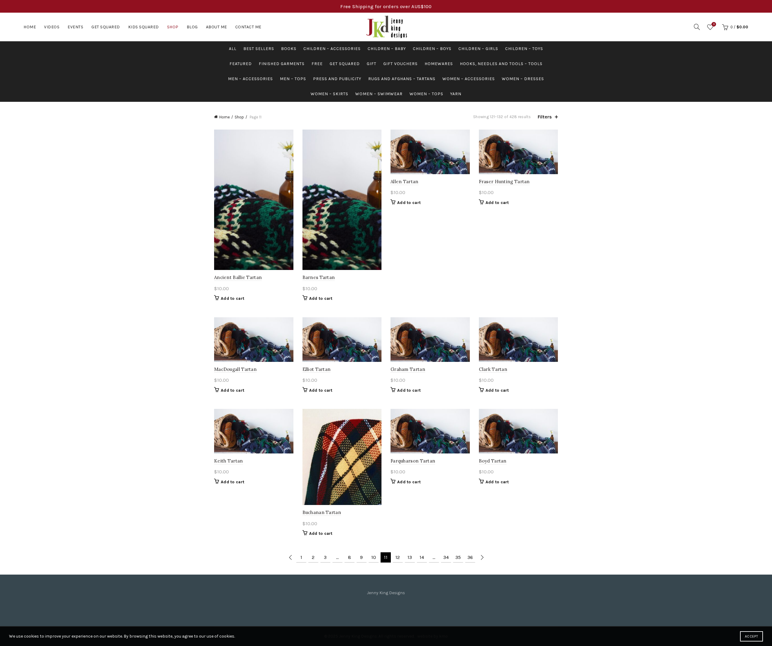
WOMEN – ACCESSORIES (468, 78)
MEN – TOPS (293, 78)
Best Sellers (258, 48)
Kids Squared (143, 27)
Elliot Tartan (316, 369)
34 (446, 557)
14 (421, 557)
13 (409, 557)
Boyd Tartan (493, 461)
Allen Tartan (405, 181)
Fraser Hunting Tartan (504, 181)
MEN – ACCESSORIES (250, 78)
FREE (317, 63)
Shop (173, 27)
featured (240, 63)
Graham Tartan (408, 369)
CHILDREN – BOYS (432, 48)
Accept (751, 636)
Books (288, 48)
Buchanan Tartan (321, 512)
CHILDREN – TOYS (524, 48)
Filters (545, 117)
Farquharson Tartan (413, 461)
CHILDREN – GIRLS (478, 48)
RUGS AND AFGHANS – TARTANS (401, 78)
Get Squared (105, 27)
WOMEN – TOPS (426, 93)
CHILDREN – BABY (387, 48)
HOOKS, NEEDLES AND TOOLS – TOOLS (501, 63)
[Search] (697, 26)
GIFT (371, 63)
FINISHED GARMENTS (282, 63)
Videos (51, 27)
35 (458, 557)
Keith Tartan (228, 461)
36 (470, 557)
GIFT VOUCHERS (400, 63)
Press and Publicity (337, 78)
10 (373, 557)
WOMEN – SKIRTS (329, 93)
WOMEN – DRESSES (523, 78)
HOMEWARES (439, 63)
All (232, 48)
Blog (192, 27)
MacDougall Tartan (235, 369)
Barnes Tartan (318, 277)
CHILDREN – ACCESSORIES (332, 48)
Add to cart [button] (232, 298)
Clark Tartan (493, 369)
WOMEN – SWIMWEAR (379, 93)
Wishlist (714, 24)
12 (397, 557)
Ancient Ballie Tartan (238, 277)
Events (75, 27)
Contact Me (248, 27)
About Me (216, 27)
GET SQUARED (345, 63)
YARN (455, 93)
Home (30, 27)
